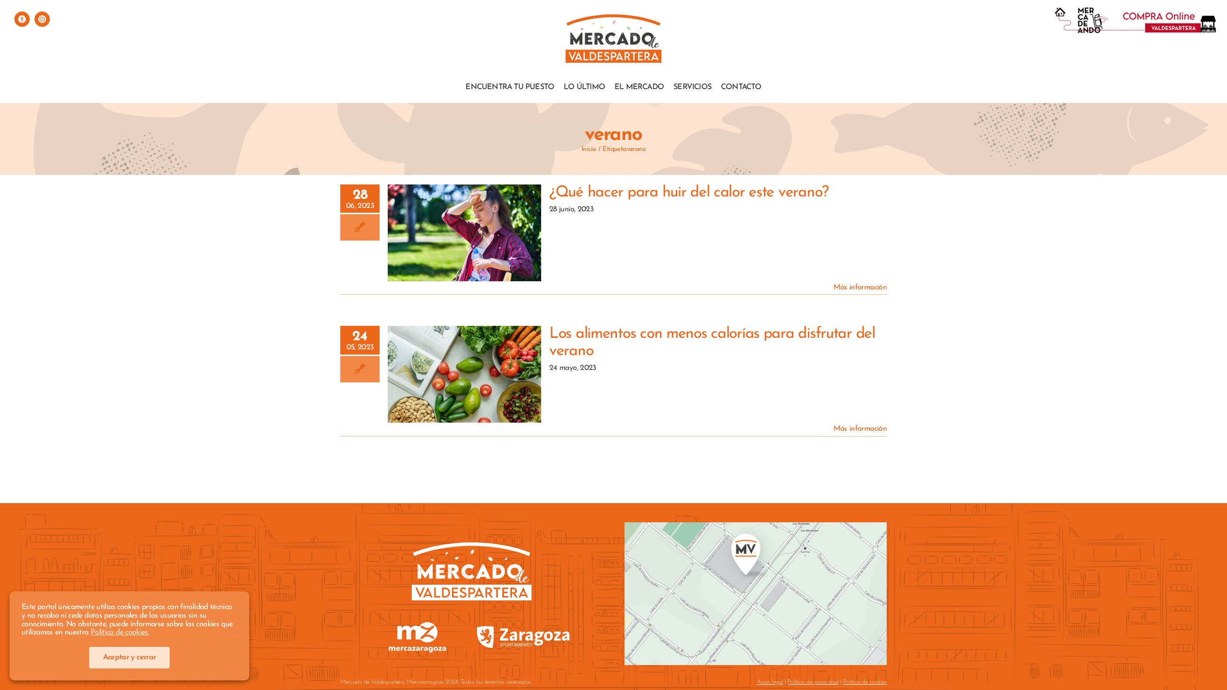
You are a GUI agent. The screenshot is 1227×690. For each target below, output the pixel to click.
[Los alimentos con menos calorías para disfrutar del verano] (464, 374)
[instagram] (42, 19)
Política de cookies (865, 682)
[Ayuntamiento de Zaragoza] (523, 623)
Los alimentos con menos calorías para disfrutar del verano (464, 350)
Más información (860, 287)
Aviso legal (770, 682)
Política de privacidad (813, 682)
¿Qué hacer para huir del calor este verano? (464, 216)
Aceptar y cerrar (129, 657)
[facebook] (22, 19)
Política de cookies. (120, 632)
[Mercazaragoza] (417, 625)
